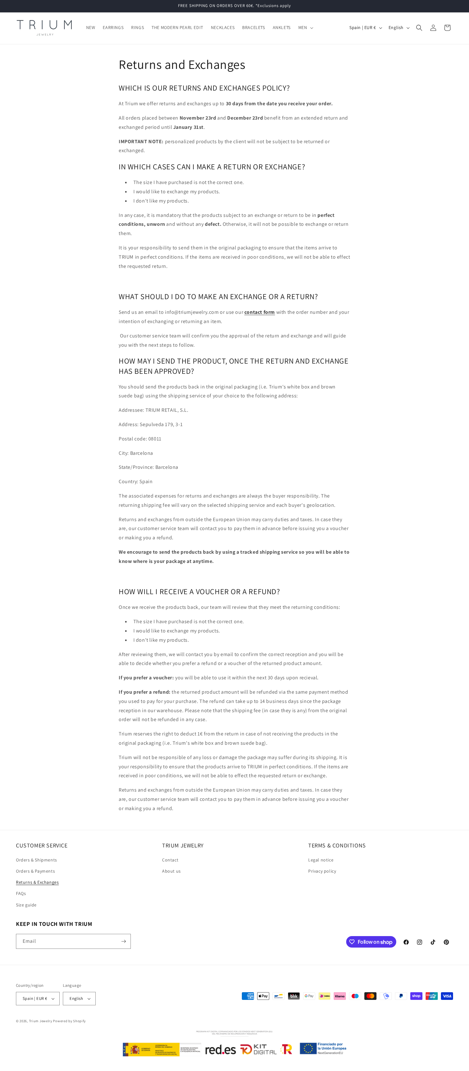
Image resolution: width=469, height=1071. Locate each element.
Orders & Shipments (36, 860)
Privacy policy (322, 871)
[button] (305, 27)
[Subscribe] (123, 941)
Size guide (26, 905)
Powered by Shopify (69, 1021)
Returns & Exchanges (37, 882)
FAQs (21, 893)
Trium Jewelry (40, 1021)
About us (171, 871)
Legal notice (320, 860)
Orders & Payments (35, 871)
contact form (259, 312)
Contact (170, 860)
